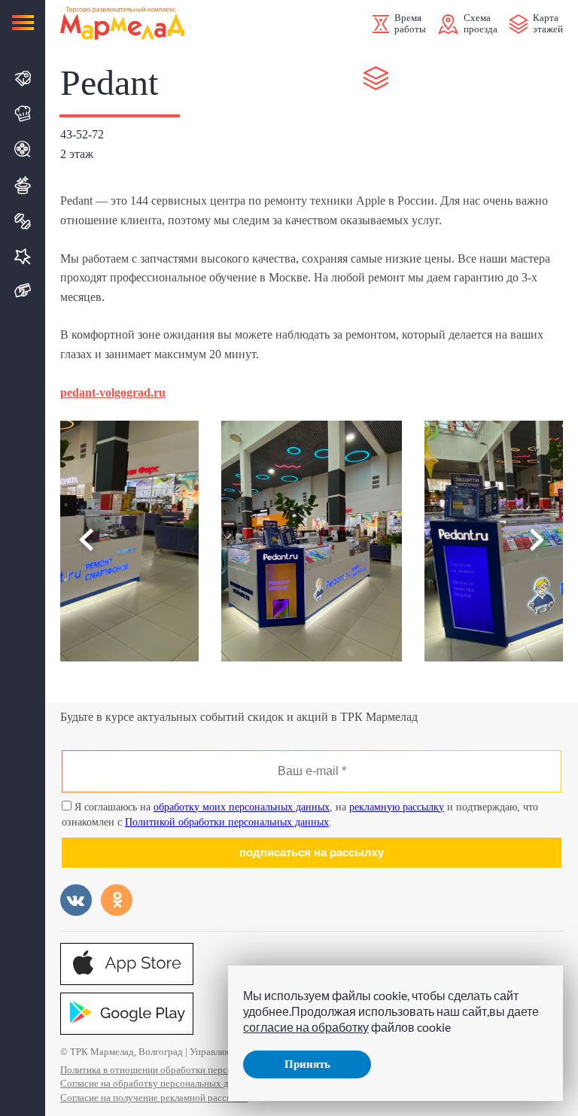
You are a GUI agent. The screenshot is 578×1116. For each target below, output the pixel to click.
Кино (23, 149)
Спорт (23, 221)
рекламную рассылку (396, 807)
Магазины (23, 79)
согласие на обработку (306, 1027)
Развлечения (23, 185)
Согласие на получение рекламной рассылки (154, 1097)
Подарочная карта (23, 291)
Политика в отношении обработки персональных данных (181, 1069)
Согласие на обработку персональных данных (158, 1083)
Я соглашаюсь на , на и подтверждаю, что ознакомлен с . (300, 814)
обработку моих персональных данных (242, 807)
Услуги (23, 256)
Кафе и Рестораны (23, 113)
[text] (113, 392)
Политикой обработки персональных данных (227, 822)
